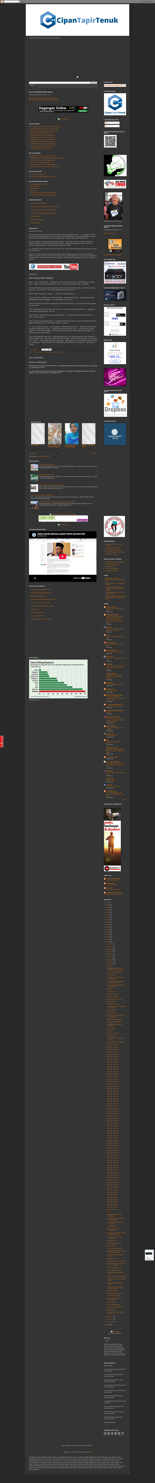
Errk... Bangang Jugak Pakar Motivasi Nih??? (44, 210)
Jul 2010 (110, 956)
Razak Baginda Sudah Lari (115, 999)
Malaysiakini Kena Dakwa (114, 1019)
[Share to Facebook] (49, 350)
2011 (107, 939)
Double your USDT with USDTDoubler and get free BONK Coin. (115, 580)
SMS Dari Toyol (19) (113, 1165)
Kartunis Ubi (110, 778)
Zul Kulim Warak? (112, 1226)
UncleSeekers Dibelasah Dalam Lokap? (42, 606)
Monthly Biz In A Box (111, 554)
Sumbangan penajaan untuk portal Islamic (115, 978)
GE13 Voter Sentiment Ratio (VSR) (40, 162)
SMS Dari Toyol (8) (112, 1192)
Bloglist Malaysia (111, 726)
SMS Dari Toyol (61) (113, 1061)
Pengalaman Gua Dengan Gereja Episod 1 (43, 135)
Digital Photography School (114, 695)
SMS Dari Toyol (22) (113, 1158)
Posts (108, 123)
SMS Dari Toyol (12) (113, 1182)
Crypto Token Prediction (113, 878)
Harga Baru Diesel (110, 566)
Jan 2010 (110, 1321)
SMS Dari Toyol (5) (112, 1199)
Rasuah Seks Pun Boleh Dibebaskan (114, 1229)
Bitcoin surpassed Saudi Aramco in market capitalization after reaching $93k (115, 597)
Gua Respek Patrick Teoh (114, 1267)
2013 (107, 934)
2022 (107, 912)
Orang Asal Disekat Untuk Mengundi (114, 1215)
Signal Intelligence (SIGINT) (38, 184)
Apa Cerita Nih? (111, 1302)
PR (58, 352)
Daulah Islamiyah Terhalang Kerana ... (42, 148)
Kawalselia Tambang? (111, 570)
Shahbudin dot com (112, 748)
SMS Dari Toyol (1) (112, 1209)
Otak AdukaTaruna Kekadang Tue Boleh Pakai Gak (115, 981)
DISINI (48, 94)
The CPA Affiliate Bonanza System (115, 552)
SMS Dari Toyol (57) (113, 1071)
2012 (107, 937)
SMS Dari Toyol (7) (112, 1194)
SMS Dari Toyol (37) (113, 1121)
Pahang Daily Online (112, 614)
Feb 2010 (110, 1319)
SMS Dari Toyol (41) (113, 1111)
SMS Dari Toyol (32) (113, 1133)
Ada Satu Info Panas (113, 996)
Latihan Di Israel (111, 1010)
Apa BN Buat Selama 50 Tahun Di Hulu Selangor (116, 1264)
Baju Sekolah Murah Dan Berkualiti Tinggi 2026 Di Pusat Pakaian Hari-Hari (115, 765)
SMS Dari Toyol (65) (113, 1052)
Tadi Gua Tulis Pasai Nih (114, 972)
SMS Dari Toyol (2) (112, 1207)
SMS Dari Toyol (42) (113, 1108)
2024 (107, 907)
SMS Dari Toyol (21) (113, 1160)
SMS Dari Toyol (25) (113, 1150)
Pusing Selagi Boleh (36, 616)
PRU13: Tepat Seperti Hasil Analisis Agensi (43, 160)
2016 (107, 927)
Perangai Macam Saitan (112, 564)
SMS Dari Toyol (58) (113, 1069)
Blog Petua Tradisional (112, 717)
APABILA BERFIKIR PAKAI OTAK (114, 684)
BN (34, 352)
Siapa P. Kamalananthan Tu (115, 1307)
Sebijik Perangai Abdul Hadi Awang (41, 593)
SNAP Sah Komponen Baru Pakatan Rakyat (115, 1287)
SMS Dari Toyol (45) (113, 1101)
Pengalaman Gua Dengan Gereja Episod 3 (43, 139)
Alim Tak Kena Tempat (37, 219)
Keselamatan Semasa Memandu (114, 562)
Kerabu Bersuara (111, 791)
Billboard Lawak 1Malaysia (38, 203)
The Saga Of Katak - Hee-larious (116, 1261)
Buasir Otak (109, 656)
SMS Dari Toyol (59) (113, 1066)
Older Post (94, 453)
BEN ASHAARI (110, 642)
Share (147, 1258)
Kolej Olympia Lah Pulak (114, 1243)
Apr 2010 (110, 963)
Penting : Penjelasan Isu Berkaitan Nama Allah (44, 131)
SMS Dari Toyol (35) (113, 1126)
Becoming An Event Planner (113, 550)
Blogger (89, 1452)
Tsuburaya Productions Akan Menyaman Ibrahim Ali (115, 969)
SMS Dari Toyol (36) (113, 1123)
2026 (107, 902)
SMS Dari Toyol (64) (113, 1054)
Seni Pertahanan (35, 188)
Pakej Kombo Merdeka (112, 690)
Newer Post (33, 453)
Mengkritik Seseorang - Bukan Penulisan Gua (44, 156)
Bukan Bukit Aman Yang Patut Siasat (41, 619)
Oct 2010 (110, 949)
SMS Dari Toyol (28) (113, 1143)
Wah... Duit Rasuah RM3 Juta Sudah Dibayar (115, 985)
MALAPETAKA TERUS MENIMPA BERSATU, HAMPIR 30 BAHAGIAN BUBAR (115, 751)
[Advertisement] (67, 66)
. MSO (108, 635)
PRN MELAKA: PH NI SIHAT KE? (114, 652)
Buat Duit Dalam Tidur (110, 233)
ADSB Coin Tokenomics (112, 880)
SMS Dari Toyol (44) (113, 1103)
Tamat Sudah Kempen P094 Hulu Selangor (115, 1219)
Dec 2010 (110, 944)
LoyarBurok (109, 734)
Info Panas (46, 352)
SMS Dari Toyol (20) (113, 1162)
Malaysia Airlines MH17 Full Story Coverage (43, 195)
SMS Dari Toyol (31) (113, 1135)
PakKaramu (109, 683)
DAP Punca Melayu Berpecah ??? (114, 706)
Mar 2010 (110, 1316)
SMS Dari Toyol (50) (113, 1089)
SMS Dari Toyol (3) (112, 1204)
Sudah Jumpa (111, 1245)
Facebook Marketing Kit (112, 547)
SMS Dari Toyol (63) (113, 1057)
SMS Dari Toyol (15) (113, 1175)
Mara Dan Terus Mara (113, 1033)
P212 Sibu (110, 1030)
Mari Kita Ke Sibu (112, 1035)
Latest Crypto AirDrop (111, 885)
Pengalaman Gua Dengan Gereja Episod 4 (43, 141)
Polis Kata (110, 966)
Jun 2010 (110, 959)
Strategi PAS (35, 445)
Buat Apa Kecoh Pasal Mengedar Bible (42, 133)
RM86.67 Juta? (35, 223)
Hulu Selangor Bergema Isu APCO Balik (115, 1237)
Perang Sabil (111, 1309)
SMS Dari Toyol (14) (113, 1177)
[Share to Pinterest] (51, 350)
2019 (107, 919)
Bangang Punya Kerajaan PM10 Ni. (41, 589)
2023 (107, 910)
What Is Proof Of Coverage (113, 889)
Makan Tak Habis (112, 1013)
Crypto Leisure (110, 883)
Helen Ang (109, 785)
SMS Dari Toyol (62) (113, 1059)
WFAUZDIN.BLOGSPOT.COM (114, 710)
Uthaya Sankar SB (111, 607)
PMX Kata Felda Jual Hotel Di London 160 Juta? (44, 206)
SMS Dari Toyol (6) (112, 1197)
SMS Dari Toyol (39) (113, 1116)
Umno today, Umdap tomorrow (114, 786)
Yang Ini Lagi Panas (113, 994)
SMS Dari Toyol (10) (113, 1187)
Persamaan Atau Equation (114, 1248)
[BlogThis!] (45, 350)
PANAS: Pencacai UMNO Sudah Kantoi (42, 495)
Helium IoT (109, 888)
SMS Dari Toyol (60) (113, 1064)
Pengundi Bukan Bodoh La (115, 1021)
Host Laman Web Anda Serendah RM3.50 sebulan (43, 98)
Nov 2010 (110, 946)
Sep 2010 (110, 951)
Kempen (52, 352)
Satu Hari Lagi (111, 975)
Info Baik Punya (111, 1241)
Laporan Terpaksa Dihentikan (115, 1042)
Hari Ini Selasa (111, 1028)
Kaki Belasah (110, 689)
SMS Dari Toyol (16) (113, 1172)
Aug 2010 (110, 954)
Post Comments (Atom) (43, 456)
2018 (107, 922)
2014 (107, 932)
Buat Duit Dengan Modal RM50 (113, 255)
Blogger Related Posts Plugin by (39, 449)
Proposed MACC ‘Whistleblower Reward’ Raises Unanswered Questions (114, 677)
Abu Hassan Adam (111, 757)
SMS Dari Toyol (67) (113, 1047)
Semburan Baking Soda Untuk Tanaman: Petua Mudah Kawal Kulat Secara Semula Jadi (115, 720)
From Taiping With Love (46, 474)
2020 (107, 917)
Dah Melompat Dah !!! (113, 1295)
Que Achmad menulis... (113, 761)
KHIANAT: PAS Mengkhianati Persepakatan (43, 213)
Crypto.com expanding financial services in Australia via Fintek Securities (114, 588)
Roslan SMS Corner (112, 650)
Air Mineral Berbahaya (111, 568)
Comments (109, 126)
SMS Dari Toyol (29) (113, 1140)
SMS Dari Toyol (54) (113, 1079)
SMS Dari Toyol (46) (113, 1098)
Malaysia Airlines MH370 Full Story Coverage (44, 193)
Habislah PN (34, 609)
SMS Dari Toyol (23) (113, 1155)
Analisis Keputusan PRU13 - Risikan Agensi (43, 164)
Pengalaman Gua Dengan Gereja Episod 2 (43, 137)
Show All (124, 799)
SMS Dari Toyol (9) (112, 1190)
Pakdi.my (109, 627)
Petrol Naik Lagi (111, 1001)
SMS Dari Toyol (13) (113, 1180)
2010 (107, 942)
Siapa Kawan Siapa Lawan (115, 1293)
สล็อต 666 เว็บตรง (110, 780)
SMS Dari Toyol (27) (113, 1145)
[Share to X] (47, 350)
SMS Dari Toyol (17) (113, 1170)
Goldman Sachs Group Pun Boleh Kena (115, 1299)
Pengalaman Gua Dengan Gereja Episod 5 (43, 144)
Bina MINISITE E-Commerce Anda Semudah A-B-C (43, 100)
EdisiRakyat (109, 771)
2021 (107, 915)
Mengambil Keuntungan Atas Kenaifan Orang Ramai (46, 126)
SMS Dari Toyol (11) (112, 1185)
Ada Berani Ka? (111, 991)
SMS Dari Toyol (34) (113, 1128)
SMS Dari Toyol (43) (113, 1106)
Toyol (108, 1212)
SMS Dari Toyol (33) (113, 1130)
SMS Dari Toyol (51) (113, 1086)
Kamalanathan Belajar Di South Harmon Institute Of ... (116, 1251)
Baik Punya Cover (112, 1258)
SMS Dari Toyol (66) (113, 1049)
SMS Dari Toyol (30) (113, 1138)
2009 (107, 1324)
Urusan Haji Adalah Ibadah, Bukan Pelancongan (44, 129)
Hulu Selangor (39, 352)
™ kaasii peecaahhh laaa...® (114, 704)
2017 (107, 924)
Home (63, 453)
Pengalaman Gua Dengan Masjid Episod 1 (43, 146)
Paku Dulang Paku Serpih (114, 1270)
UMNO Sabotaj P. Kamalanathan (116, 1276)
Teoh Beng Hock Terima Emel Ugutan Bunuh (115, 1016)
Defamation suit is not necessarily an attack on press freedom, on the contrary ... (115, 667)
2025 (107, 905)
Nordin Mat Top (35, 186)
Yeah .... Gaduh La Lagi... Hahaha (40, 602)
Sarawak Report (111, 673)
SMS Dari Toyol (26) (113, 1148)
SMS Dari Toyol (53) (113, 1081)
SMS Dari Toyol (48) (113, 1094)
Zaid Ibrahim (63, 352)
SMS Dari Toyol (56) (113, 1074)
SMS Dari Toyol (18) (113, 1167)
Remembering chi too (111, 735)
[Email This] (43, 350)
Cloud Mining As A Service (114, 892)
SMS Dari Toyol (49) (113, 1091)
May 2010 (110, 961)
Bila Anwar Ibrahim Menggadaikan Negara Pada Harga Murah (57, 502)
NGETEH (108, 712)
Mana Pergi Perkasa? (113, 1004)
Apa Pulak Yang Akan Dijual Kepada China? (43, 599)
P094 (55, 352)
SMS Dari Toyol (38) (113, 1118)
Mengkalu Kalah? (36, 216)
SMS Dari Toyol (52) (113, 1084)
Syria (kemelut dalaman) (38, 174)
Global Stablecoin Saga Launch (114, 894)
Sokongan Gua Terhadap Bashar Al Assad (43, 176)
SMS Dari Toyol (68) (113, 1044)
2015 (107, 929)
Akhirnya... (110, 989)
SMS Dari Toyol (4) (112, 1202)
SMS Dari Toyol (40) (113, 1113)
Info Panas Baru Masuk (113, 1304)
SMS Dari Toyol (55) (113, 1076)
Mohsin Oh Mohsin (112, 1291)
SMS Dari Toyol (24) (113, 1153)
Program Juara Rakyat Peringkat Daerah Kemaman (116, 1233)
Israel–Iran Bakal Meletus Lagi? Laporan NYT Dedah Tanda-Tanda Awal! (115, 794)
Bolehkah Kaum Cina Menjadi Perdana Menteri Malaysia (47, 158)
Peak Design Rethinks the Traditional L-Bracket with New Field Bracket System (115, 698)
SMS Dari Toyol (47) (113, 1096)
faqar (107, 740)
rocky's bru (109, 664)
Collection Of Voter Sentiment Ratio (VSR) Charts (45, 166)
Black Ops (33, 190)
